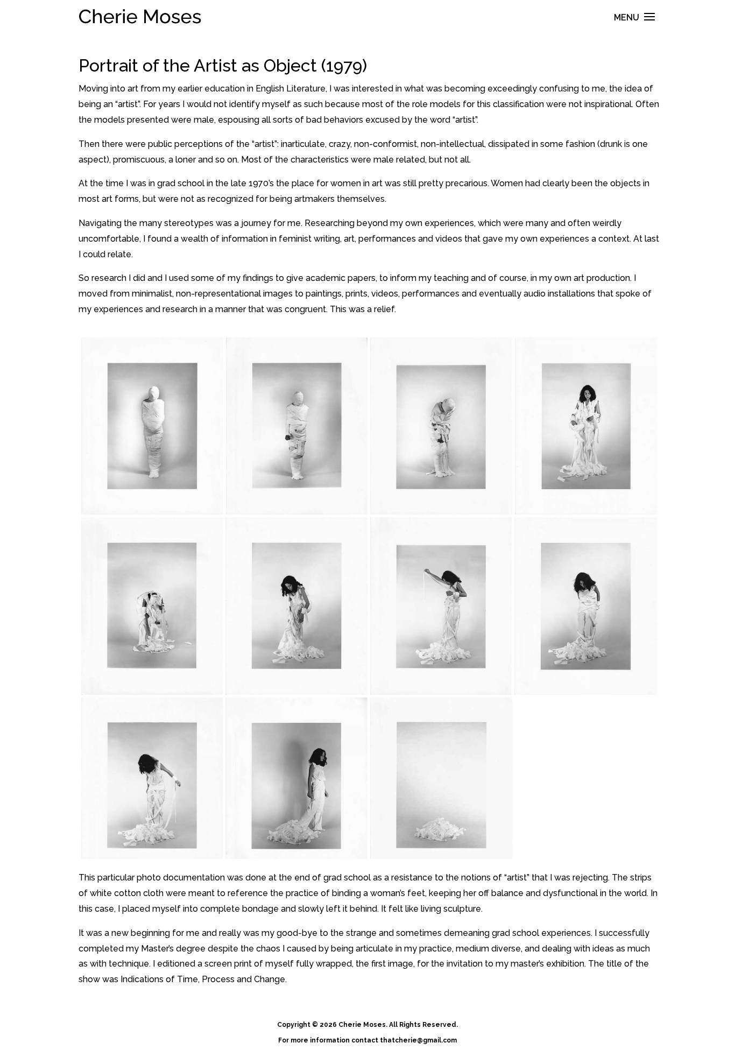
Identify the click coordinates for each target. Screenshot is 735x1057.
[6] (296, 606)
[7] (441, 606)
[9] (152, 778)
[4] (586, 426)
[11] (441, 778)
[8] (585, 606)
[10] (296, 778)
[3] (441, 426)
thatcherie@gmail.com (418, 1040)
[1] (152, 426)
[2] (296, 426)
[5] (152, 606)
